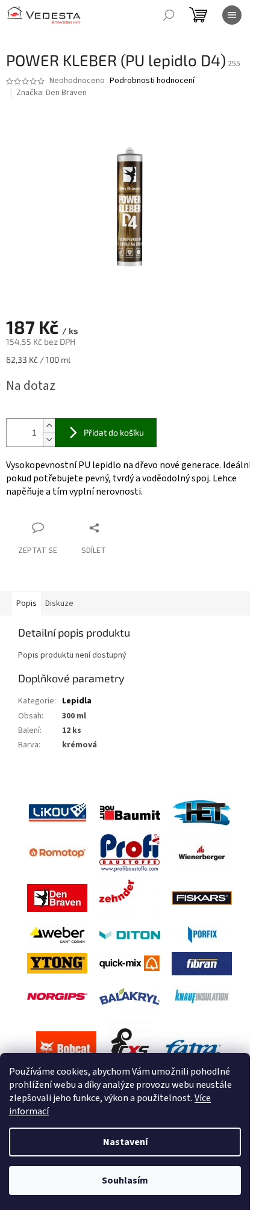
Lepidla (77, 701)
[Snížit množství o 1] (49, 439)
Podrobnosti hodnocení (152, 81)
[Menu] (232, 15)
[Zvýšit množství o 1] (49, 426)
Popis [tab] (26, 603)
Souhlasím (125, 1180)
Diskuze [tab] (59, 603)
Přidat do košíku (114, 432)
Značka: (51, 93)
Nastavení (125, 1142)
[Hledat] (169, 15)
